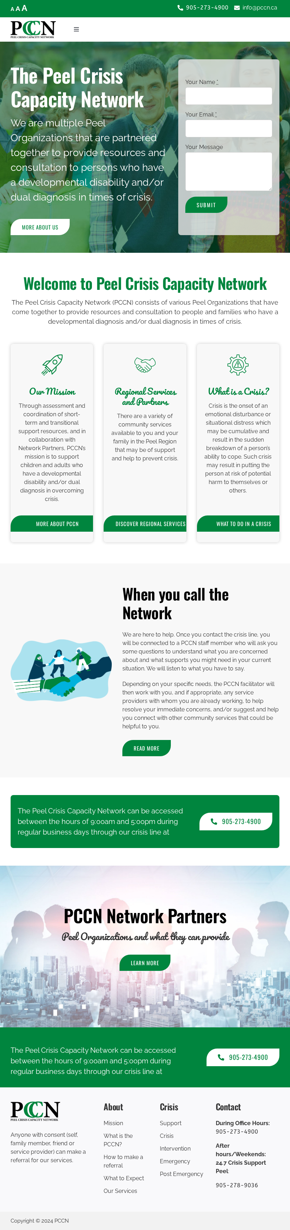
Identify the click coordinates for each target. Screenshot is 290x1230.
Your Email (201, 114)
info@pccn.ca (260, 7)
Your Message (204, 147)
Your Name (201, 82)
